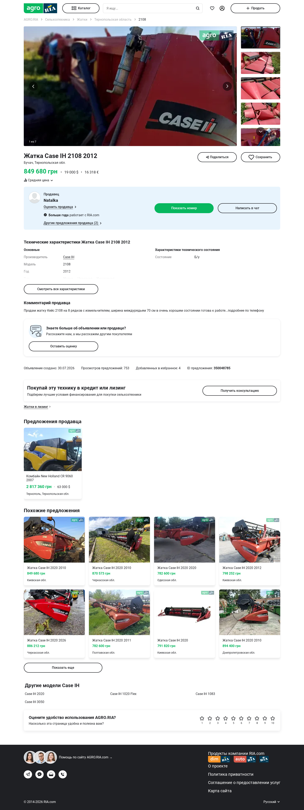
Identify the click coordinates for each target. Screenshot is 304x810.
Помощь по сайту (86, 757)
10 (272, 723)
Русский (270, 802)
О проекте (218, 766)
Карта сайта (220, 790)
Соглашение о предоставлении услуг (244, 782)
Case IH (68, 257)
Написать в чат (247, 208)
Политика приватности (231, 774)
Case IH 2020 (34, 694)
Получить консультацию (240, 391)
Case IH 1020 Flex (123, 694)
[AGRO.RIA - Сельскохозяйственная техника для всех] (43, 8)
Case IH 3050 (34, 702)
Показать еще (63, 668)
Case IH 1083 (205, 694)
